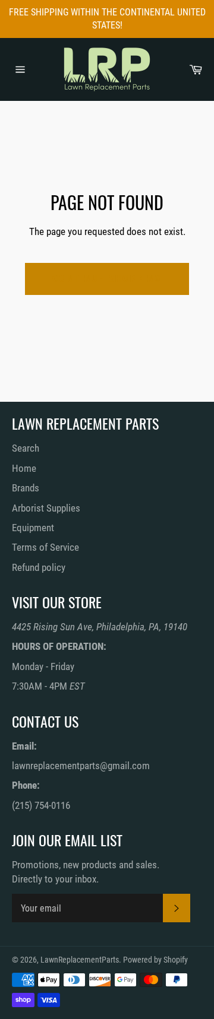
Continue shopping (107, 278)
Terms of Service (45, 547)
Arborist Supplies (46, 508)
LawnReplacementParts (79, 959)
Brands (25, 488)
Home (24, 468)
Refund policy (38, 567)
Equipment (33, 528)
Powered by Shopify (155, 959)
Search (25, 448)
